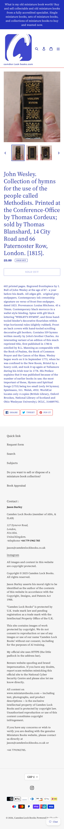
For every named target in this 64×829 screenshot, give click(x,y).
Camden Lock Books (25, 817)
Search (11, 454)
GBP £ (31, 777)
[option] (18, 153)
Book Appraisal (16, 485)
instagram (13, 555)
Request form (15, 444)
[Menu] (58, 48)
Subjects (12, 463)
